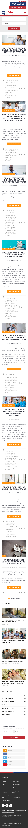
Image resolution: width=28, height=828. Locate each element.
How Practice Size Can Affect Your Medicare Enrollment (13, 621)
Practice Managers (10, 533)
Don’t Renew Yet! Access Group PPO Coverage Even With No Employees (14, 338)
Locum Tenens (14, 714)
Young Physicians (14, 705)
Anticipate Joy (16, 797)
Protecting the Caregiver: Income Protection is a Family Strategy (13, 682)
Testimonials (16, 781)
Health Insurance (8, 44)
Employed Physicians (14, 711)
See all (4, 718)
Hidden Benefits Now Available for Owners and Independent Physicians (14, 412)
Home (4, 781)
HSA (10, 84)
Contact (4, 787)
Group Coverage (9, 214)
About (4, 784)
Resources (15, 787)
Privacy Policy (16, 784)
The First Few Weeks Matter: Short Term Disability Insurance (13, 662)
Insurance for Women (14, 708)
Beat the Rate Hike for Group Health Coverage (14, 488)
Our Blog (5, 792)
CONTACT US (18, 4)
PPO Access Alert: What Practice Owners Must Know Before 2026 (14, 255)
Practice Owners (9, 531)
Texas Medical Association (8, 812)
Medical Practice (9, 526)
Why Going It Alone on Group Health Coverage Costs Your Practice (14, 50)
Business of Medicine (10, 536)
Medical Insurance (10, 212)
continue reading (14, 75)
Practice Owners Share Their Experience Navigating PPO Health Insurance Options (14, 117)
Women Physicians (10, 534)
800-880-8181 (22, 1)
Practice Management (11, 528)
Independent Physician (14, 701)
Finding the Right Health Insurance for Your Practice (13, 641)
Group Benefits (9, 529)
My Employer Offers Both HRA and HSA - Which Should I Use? (14, 562)
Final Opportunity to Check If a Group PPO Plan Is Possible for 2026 (14, 180)
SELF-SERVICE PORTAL (18, 7)
